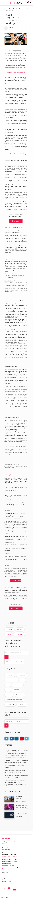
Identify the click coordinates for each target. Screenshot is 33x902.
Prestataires (16, 580)
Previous (6, 39)
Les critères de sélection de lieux (10, 859)
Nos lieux (15, 221)
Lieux (22, 680)
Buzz (8, 685)
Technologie (19, 694)
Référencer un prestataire (9, 854)
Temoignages (21, 675)
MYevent (10, 568)
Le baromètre (6, 874)
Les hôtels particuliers (8, 865)
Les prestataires (6, 878)
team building (17, 50)
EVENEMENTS (17, 685)
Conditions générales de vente (10, 845)
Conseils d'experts (13, 8)
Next (24, 39)
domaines (18, 395)
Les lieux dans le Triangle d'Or (10, 861)
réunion (9, 634)
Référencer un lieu (7, 852)
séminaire (7, 250)
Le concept (5, 872)
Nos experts (15, 608)
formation (14, 531)
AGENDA (16, 689)
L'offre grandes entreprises (9, 842)
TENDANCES (22, 704)
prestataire (9, 629)
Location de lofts (6, 863)
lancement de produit (16, 518)
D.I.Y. (8, 689)
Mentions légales (6, 847)
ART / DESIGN (10, 704)
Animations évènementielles (14, 699)
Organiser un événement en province (12, 867)
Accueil (5, 8)
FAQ (3, 843)
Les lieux (4, 876)
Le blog (4, 879)
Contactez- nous (6, 881)
